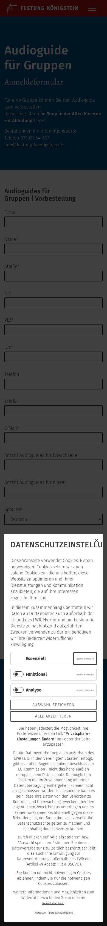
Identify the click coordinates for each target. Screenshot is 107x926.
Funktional (36, 674)
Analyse (33, 690)
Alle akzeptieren (53, 716)
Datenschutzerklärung (53, 903)
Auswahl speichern (53, 704)
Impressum (40, 912)
